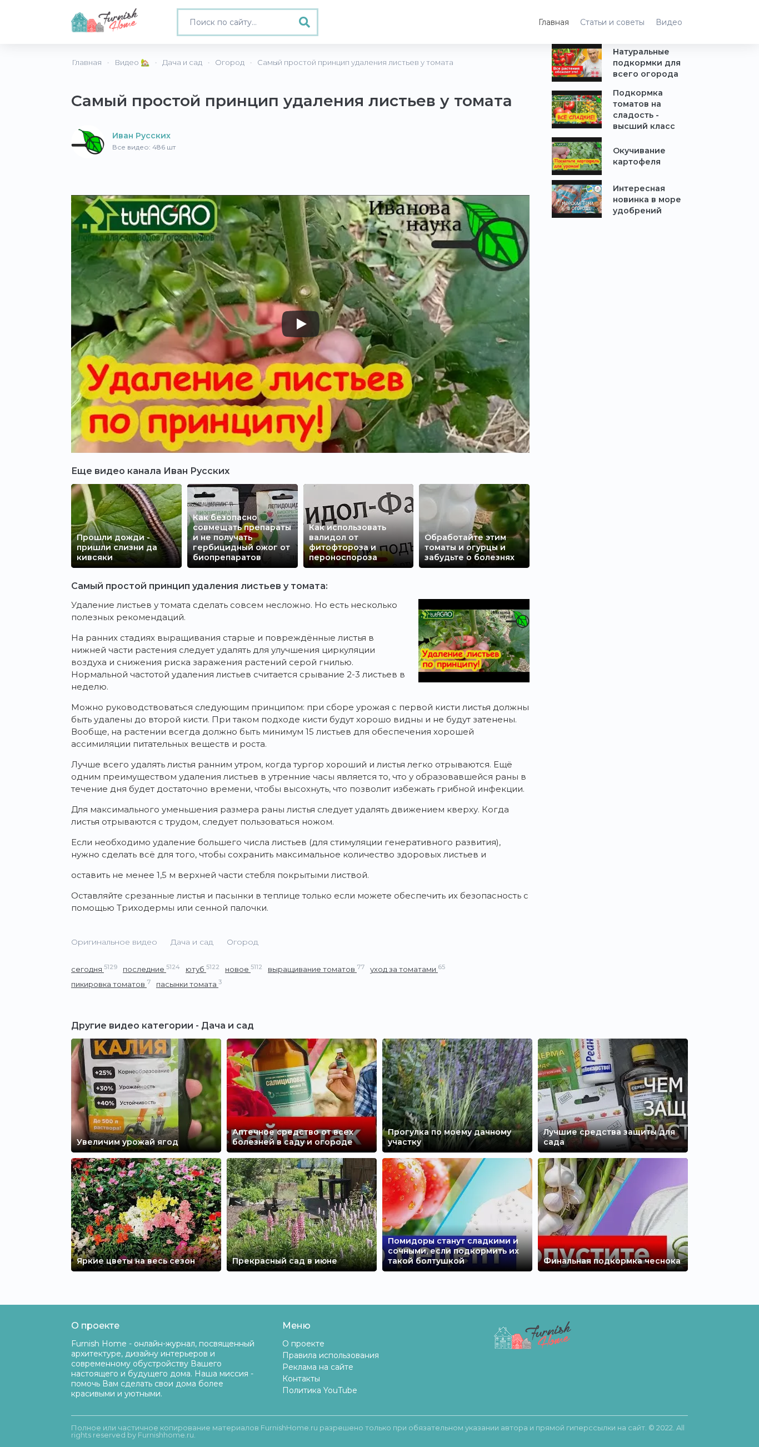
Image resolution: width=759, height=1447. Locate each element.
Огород (242, 942)
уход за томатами (407, 969)
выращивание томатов (316, 969)
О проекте (303, 1344)
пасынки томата (189, 984)
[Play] (300, 324)
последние (151, 969)
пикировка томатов (111, 984)
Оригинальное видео (114, 942)
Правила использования (330, 1355)
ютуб (202, 969)
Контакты (301, 1379)
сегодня (94, 969)
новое (243, 969)
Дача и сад (192, 942)
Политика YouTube (319, 1390)
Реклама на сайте (317, 1367)
